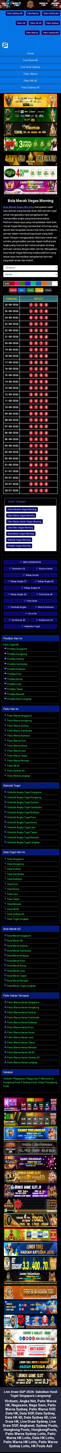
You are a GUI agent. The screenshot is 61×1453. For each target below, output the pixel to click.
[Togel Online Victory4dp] (30, 1133)
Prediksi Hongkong (17, 654)
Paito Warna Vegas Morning (21, 515)
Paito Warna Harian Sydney (21, 1012)
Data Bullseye (14, 879)
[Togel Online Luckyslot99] (30, 1263)
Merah (13, 290)
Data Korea (13, 889)
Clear (7, 284)
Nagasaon (19, 1078)
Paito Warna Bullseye (18, 735)
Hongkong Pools (17, 1430)
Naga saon (33, 1078)
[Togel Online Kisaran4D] (30, 144)
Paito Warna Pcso (16, 740)
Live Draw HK (30, 60)
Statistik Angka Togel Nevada (23, 837)
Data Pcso (12, 884)
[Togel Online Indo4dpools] (30, 1249)
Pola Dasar (31, 601)
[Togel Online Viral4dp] (30, 187)
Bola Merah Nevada (17, 980)
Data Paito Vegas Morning (20, 527)
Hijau (30, 290)
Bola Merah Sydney (17, 945)
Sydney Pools (46, 1426)
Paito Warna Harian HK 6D (21, 1052)
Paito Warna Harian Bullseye (22, 1022)
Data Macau (33, 13)
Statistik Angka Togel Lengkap (23, 842)
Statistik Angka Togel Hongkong (24, 797)
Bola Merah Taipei (16, 975)
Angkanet (26, 1426)
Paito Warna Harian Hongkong (23, 1007)
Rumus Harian (45, 568)
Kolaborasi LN (45, 620)
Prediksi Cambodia (17, 664)
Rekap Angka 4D (18, 594)
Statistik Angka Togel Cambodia (24, 807)
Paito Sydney (52, 23)
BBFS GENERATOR (32, 562)
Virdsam (7, 1078)
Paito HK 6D (36, 23)
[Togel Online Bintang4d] (30, 1191)
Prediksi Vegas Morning (19, 546)
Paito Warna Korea (17, 745)
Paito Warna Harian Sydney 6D (23, 1057)
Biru (22, 290)
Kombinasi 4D (18, 620)
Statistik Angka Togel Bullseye (23, 812)
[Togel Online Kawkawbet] (30, 1148)
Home (30, 53)
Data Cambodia (51, 13)
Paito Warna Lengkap (18, 775)
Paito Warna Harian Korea (21, 1032)
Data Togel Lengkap (17, 919)
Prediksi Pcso (14, 674)
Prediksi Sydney (15, 659)
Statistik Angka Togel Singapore (24, 792)
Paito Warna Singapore (19, 715)
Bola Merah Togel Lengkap (21, 985)
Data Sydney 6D (15, 914)
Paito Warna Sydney (18, 725)
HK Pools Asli (41, 1446)
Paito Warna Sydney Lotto (25, 1434)
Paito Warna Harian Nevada (21, 1047)
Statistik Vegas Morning (19, 540)
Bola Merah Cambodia (19, 950)
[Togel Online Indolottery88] (30, 1321)
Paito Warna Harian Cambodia (23, 1017)
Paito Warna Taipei (17, 755)
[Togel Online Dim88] (30, 115)
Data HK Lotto (43, 1438)
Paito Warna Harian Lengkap (22, 1062)
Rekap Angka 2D (32, 588)
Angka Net (27, 1401)
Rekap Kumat (32, 575)
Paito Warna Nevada (18, 760)
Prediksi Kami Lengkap (19, 699)
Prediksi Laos (14, 684)
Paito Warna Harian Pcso (20, 1027)
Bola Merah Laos (16, 970)
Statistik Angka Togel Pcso (21, 817)
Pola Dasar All (46, 594)
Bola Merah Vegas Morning (30, 201)
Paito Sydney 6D (15, 13)
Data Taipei (13, 899)
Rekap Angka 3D (45, 581)
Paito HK (21, 23)
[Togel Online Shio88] (30, 1365)
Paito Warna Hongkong (19, 720)
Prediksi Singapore (17, 649)
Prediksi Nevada (15, 694)
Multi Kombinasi (45, 607)
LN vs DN (32, 613)
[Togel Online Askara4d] (30, 1177)
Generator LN (18, 568)
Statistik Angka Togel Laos (21, 827)
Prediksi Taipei (15, 689)
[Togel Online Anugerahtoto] (30, 1307)
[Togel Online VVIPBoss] (30, 100)
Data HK (12, 1413)
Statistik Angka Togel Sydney (22, 802)
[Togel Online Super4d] (30, 129)
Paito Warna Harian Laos (20, 1037)
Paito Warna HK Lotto (20, 1442)
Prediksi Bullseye (16, 669)
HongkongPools (43, 1430)
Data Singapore (15, 859)
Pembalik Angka (18, 607)
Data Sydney (14, 869)
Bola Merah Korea (16, 965)
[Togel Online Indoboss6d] (30, 1119)
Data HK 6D (13, 909)
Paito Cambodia (51, 32)
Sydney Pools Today (33, 1082)
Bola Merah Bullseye (18, 955)
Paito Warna (30, 73)
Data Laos (12, 894)
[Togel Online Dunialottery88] (30, 1292)
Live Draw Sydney (30, 67)
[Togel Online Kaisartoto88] (30, 1234)
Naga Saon (37, 1405)
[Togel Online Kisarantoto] (30, 158)
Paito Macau (32, 32)
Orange (40, 290)
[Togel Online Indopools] (30, 1350)
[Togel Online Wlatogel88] (30, 1206)
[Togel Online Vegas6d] (30, 1162)
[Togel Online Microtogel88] (30, 1104)
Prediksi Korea (15, 679)
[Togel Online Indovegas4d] (30, 1379)
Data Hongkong (15, 864)
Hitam (48, 290)
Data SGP (27, 1413)
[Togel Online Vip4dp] (30, 1278)
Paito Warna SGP (42, 1409)
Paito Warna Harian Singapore (23, 1002)
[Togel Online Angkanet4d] (30, 1336)
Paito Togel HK (11, 644)
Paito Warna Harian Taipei (21, 1042)
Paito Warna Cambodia (19, 730)
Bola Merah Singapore (19, 935)
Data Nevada (14, 904)
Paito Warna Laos (16, 750)
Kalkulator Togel (32, 626)
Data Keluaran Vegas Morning (22, 509)
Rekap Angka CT (18, 581)
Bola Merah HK (15, 940)
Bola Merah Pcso (16, 960)
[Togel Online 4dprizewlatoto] (30, 1220)
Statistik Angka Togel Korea (22, 822)
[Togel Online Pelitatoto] (30, 173)
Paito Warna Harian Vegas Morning (24, 521)
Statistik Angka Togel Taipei (22, 832)
